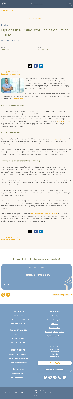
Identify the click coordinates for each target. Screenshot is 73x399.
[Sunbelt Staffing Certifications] (54, 353)
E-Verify (36, 395)
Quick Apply (55, 363)
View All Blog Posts (60, 295)
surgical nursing (19, 99)
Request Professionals (55, 370)
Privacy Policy (25, 393)
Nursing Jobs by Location (18, 358)
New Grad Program (18, 343)
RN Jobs (55, 316)
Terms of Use (49, 393)
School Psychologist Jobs (54, 332)
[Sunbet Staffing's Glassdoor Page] (64, 377)
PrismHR (7, 393)
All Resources (17, 378)
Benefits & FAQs (18, 373)
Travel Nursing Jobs (54, 320)
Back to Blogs (8, 10)
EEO (15, 393)
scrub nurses (57, 139)
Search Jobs (38, 4)
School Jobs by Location (18, 354)
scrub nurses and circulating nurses (43, 214)
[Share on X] (30, 66)
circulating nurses (63, 121)
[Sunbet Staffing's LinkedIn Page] (55, 377)
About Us (18, 335)
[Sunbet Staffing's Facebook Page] (45, 377)
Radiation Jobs (54, 328)
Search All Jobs (53, 336)
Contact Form (17, 323)
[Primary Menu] (70, 4)
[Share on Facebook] (36, 66)
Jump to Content (35, 18)
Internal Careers (18, 339)
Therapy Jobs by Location (18, 362)
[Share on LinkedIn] (41, 66)
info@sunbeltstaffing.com (18, 319)
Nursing (4, 25)
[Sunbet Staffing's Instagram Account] (59, 377)
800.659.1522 (18, 316)
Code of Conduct (62, 393)
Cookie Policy (37, 393)
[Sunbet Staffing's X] (50, 377)
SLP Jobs (54, 324)
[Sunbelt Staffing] (3, 4)
